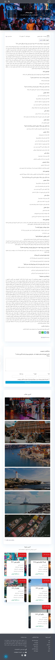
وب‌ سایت (21, 374)
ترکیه (49, 642)
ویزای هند (36, 642)
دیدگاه (48, 356)
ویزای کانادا (36, 646)
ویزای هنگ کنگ (35, 640)
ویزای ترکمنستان (35, 649)
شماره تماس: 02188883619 (20, 649)
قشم (49, 649)
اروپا (49, 640)
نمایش (41, 40)
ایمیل (35, 374)
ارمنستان (48, 644)
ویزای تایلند (36, 651)
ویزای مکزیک (35, 644)
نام (49, 374)
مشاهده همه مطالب (10, 540)
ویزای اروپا (43, 337)
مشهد (49, 651)
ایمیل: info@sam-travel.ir (19, 652)
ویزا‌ (6, 36)
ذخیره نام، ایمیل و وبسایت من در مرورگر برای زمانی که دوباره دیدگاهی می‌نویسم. (32, 379)
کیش (49, 646)
